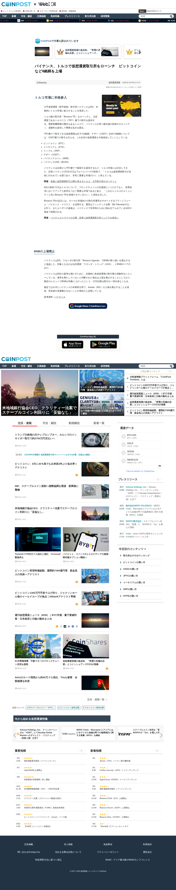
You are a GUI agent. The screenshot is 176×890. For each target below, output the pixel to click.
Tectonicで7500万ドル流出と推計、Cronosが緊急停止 (38, 556)
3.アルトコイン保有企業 (93, 707)
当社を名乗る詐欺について (68, 852)
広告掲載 (28, 844)
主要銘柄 (41, 16)
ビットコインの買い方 (134, 562)
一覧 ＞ (170, 371)
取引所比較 (90, 16)
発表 (48, 264)
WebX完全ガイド (154, 11)
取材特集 (55, 16)
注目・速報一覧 (96, 699)
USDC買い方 (30, 11)
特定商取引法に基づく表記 (48, 860)
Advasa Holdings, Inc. (136, 487)
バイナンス (59, 297)
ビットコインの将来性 (12, 11)
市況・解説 (26, 16)
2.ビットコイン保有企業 (68, 707)
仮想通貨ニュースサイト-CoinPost (93, 871)
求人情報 (68, 844)
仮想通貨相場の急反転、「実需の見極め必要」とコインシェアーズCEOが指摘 (84, 662)
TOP (4, 16)
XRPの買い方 (130, 589)
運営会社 (147, 852)
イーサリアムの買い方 (134, 582)
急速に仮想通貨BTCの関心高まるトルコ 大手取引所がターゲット (84, 181)
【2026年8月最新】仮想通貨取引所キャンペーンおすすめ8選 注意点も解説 (57, 455)
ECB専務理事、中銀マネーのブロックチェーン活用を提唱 (37, 662)
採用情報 (105, 16)
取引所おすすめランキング (136, 555)
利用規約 (147, 844)
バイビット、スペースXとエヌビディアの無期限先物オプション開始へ (85, 556)
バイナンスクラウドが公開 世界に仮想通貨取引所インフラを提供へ (85, 218)
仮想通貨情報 (114, 82)
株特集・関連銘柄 (69, 11)
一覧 (157, 479)
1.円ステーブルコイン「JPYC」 (41, 707)
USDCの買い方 (130, 569)
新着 (14, 16)
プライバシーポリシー (108, 852)
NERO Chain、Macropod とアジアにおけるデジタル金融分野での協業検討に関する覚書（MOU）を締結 (95, 732)
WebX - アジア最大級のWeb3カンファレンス (127, 860)
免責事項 (107, 844)
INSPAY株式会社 (133, 521)
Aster (128, 533)
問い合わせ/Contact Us (28, 852)
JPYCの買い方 (130, 576)
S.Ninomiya (42, 82)
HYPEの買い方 (130, 596)
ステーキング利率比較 (48, 11)
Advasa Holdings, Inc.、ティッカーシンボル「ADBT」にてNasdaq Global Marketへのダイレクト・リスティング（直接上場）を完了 (144, 493)
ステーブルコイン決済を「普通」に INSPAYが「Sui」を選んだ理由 (144, 524)
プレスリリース (72, 16)
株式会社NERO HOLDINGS (139, 505)
